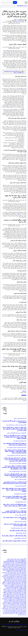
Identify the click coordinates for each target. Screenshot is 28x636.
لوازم (7, 105)
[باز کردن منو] (25, 2)
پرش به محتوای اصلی (21, 5)
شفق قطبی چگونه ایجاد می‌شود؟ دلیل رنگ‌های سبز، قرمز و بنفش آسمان (14, 581)
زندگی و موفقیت (17, 20)
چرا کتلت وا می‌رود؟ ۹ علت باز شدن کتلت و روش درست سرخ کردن (14, 609)
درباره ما (23, 629)
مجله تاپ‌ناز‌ (21, 2)
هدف (21, 88)
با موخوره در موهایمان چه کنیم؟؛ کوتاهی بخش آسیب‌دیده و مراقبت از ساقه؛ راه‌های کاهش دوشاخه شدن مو (14, 567)
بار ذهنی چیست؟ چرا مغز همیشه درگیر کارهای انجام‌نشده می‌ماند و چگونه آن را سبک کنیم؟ (14, 600)
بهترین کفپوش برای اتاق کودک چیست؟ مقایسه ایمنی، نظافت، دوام (14, 592)
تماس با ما (19, 629)
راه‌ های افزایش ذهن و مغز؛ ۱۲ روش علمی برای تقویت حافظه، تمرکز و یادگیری (14, 596)
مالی (9, 54)
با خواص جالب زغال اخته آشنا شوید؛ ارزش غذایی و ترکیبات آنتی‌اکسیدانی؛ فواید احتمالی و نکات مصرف (14, 577)
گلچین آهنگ (18, 624)
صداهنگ (4, 624)
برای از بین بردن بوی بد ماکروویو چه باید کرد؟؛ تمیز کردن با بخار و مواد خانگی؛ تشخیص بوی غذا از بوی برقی (14, 606)
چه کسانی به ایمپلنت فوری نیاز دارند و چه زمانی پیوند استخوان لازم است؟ (14, 564)
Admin (23, 395)
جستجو (15, 2)
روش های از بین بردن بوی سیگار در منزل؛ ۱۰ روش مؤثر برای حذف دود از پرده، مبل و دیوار (14, 613)
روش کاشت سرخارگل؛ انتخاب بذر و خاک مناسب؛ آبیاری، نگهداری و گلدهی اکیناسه (15, 586)
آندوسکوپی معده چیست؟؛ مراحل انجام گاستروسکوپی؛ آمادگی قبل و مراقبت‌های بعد (14, 570)
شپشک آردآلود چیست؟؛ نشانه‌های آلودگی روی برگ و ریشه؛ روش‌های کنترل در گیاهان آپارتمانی (14, 588)
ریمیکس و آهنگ (24, 624)
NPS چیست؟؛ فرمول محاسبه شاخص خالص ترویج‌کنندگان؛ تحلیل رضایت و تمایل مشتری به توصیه (16, 560)
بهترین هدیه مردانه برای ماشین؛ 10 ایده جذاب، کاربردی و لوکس (14, 574)
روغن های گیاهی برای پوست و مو (13, 602)
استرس (18, 213)
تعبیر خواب (13, 624)
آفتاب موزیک (8, 624)
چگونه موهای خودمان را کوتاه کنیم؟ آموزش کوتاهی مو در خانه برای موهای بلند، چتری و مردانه (14, 603)
